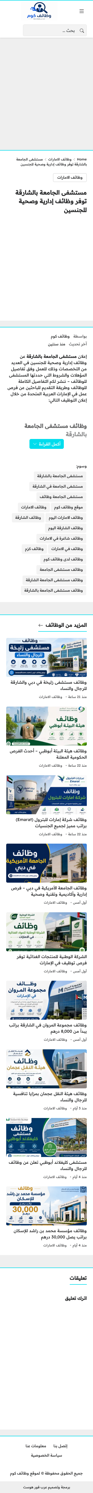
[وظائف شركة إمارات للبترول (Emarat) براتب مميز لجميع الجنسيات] (46, 806)
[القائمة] (81, 11)
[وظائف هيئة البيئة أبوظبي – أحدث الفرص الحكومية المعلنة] (46, 738)
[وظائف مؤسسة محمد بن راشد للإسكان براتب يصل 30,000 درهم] (46, 1217)
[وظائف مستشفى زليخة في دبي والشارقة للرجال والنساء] (46, 669)
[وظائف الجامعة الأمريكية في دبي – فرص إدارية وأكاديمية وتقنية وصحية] (46, 875)
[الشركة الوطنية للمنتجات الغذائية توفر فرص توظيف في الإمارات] (46, 943)
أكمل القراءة (49, 444)
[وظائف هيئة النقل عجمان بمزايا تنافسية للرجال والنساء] (46, 1080)
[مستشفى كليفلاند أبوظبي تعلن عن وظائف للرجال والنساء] (46, 1149)
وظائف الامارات (60, 159)
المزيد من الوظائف (66, 625)
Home (82, 159)
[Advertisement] (46, 91)
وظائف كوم (60, 336)
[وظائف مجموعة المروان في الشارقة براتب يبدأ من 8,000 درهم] (46, 1012)
